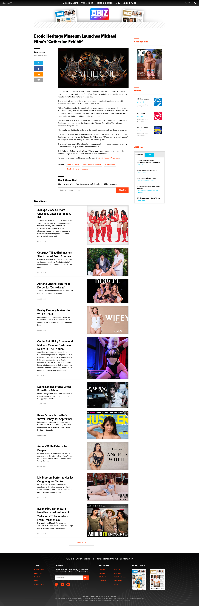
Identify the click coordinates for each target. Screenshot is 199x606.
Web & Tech (87, 3)
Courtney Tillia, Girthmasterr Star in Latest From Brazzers (54, 254)
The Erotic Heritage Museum (77, 169)
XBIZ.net (139, 147)
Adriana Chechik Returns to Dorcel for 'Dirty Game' (53, 285)
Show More (81, 542)
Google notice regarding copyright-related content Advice (148, 161)
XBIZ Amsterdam (143, 99)
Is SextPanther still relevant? (147, 170)
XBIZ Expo (118, 580)
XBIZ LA (117, 569)
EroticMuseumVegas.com (109, 158)
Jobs (149, 155)
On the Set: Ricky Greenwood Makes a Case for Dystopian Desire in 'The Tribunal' (55, 345)
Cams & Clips (129, 3)
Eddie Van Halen (73, 164)
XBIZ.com (102, 569)
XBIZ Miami (118, 573)
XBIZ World (103, 577)
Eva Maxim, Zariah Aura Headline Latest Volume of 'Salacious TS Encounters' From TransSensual (53, 514)
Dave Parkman (39, 52)
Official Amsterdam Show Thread (148, 198)
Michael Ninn (110, 164)
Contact (37, 577)
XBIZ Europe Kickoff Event (146, 178)
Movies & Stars (70, 3)
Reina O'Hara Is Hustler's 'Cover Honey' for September (54, 417)
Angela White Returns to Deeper (52, 448)
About (36, 580)
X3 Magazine (141, 42)
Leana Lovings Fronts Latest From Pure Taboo (54, 388)
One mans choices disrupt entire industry (148, 187)
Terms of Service (120, 600)
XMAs (116, 584)
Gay (118, 3)
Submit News (39, 569)
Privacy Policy (39, 584)
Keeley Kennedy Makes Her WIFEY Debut (53, 312)
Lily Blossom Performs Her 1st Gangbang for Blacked (55, 479)
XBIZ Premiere (104, 580)
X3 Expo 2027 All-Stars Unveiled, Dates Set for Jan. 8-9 (54, 214)
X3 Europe (141, 113)
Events (137, 91)
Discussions (139, 155)
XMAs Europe (142, 127)
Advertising (38, 573)
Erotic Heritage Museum (92, 164)
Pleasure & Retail (104, 3)
